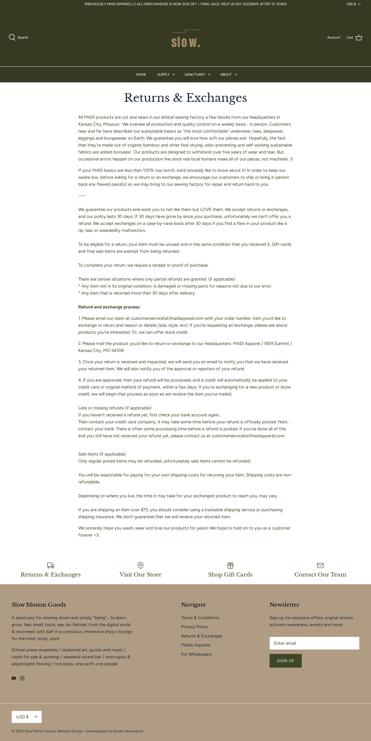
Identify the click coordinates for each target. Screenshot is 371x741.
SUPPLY (163, 75)
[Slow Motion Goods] (185, 37)
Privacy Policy (194, 626)
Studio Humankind (128, 731)
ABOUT (226, 75)
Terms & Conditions (200, 617)
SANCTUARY (195, 75)
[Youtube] (14, 678)
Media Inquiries (195, 645)
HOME (141, 75)
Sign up (285, 661)
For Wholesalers (196, 654)
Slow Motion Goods (40, 731)
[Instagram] (22, 678)
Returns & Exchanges (201, 636)
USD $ (351, 4)
